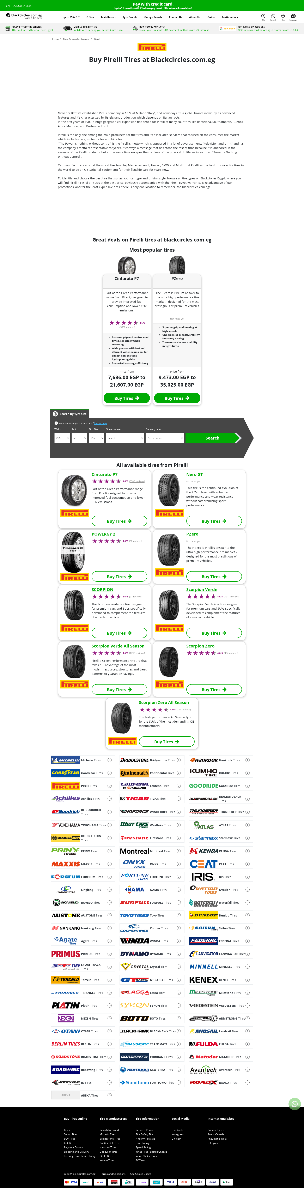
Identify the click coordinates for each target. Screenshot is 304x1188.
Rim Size (93, 429)
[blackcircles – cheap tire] (28, 17)
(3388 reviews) (137, 481)
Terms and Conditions (113, 1174)
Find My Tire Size (145, 1138)
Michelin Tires (108, 1134)
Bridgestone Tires (110, 1138)
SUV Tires (69, 1138)
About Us (194, 17)
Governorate (113, 429)
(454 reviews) (231, 653)
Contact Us (175, 17)
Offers (90, 17)
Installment (108, 17)
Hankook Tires (108, 1147)
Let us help (100, 423)
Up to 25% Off (70, 17)
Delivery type (153, 429)
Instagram (177, 1134)
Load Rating (142, 1143)
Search (212, 438)
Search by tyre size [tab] (73, 414)
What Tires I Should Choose (151, 1151)
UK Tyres (213, 1143)
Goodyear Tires (108, 1151)
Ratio (74, 429)
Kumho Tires (107, 1160)
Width (57, 429)
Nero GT (194, 474)
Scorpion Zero (200, 646)
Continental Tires (109, 1143)
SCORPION (102, 589)
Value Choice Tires (146, 1156)
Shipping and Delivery (76, 1151)
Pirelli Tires (106, 1156)
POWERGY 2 (103, 534)
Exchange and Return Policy (80, 1156)
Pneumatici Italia (217, 1138)
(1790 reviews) (137, 653)
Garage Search (153, 17)
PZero (192, 534)
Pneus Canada (216, 1134)
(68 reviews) (135, 541)
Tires (67, 1130)
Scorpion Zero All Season (164, 702)
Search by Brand (109, 1130)
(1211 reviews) (231, 596)
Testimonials (230, 17)
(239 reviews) (184, 709)
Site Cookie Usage (140, 1174)
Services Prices (144, 1130)
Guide (211, 17)
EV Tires (140, 1160)
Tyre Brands (130, 17)
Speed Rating (143, 1147)
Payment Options (74, 1147)
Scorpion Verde (201, 589)
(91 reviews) (135, 596)
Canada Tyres (216, 1130)
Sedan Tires (71, 1134)
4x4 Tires (69, 1143)
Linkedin (176, 1138)
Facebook (177, 1130)
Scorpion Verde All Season (118, 646)
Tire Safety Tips (144, 1134)
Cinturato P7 (104, 474)
